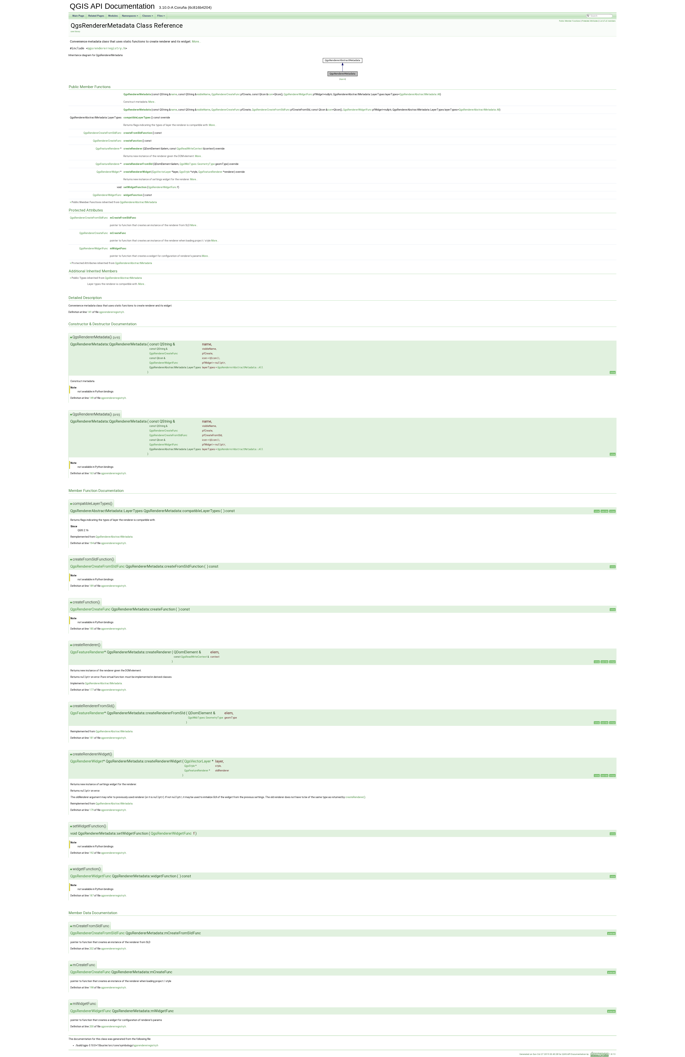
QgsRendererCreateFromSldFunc (271, 109)
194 (91, 543)
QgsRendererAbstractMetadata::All (419, 94)
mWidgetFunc (118, 248)
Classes (148, 16)
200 (91, 1026)
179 (91, 810)
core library (75, 31)
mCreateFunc (118, 233)
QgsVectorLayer (161, 171)
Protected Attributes (590, 21)
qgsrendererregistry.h (106, 48)
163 (91, 473)
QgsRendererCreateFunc (225, 94)
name (174, 94)
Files (161, 16)
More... (196, 41)
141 (89, 312)
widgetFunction (132, 195)
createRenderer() (355, 797)
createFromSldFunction (137, 132)
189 (91, 585)
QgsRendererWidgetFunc (298, 94)
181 (91, 737)
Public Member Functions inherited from (114, 202)
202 (91, 948)
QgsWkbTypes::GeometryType (197, 164)
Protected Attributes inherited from (111, 263)
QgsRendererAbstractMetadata (138, 202)
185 (91, 628)
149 (91, 398)
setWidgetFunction (134, 187)
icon (270, 94)
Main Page (78, 15)
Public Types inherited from (106, 277)
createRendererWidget (137, 171)
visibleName (203, 94)
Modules (113, 15)
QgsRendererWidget (108, 171)
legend (342, 79)
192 (91, 852)
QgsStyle (184, 171)
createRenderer (132, 148)
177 (91, 689)
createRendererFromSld (138, 164)
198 (91, 987)
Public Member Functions (569, 21)
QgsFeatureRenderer (108, 148)
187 (91, 895)
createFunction (132, 140)
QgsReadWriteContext (190, 148)
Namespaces (130, 16)
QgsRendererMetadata (137, 94)
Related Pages (96, 15)
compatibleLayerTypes (137, 117)
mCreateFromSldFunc (123, 217)
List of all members (608, 21)
